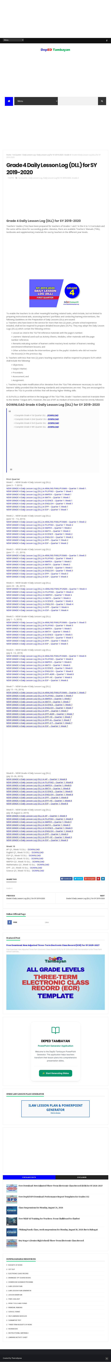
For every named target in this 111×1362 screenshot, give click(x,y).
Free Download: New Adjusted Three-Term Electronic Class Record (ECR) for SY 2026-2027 (52, 945)
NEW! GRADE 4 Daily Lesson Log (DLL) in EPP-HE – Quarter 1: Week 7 (39, 716)
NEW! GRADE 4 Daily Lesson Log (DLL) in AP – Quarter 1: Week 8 (36, 779)
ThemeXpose (17, 1358)
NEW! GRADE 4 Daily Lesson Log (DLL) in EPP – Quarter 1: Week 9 (37, 834)
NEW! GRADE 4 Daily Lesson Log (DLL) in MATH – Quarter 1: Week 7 (38, 701)
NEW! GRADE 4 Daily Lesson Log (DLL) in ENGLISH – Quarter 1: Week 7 (39, 707)
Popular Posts (29, 1177)
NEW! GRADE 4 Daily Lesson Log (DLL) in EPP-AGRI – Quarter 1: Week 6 (40, 674)
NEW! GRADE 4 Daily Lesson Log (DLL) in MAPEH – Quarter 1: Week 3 (38, 561)
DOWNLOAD (52, 415)
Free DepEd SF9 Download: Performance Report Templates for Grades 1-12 (54, 1197)
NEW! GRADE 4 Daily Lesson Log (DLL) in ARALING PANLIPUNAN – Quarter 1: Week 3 (46, 555)
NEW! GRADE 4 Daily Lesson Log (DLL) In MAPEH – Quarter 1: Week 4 (39, 595)
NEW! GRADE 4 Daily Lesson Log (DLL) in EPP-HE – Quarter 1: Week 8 (39, 800)
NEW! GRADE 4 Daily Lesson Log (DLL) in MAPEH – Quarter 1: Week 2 (38, 527)
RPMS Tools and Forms (17, 1303)
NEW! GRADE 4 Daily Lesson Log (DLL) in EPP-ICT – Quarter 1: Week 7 (39, 723)
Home (8, 155)
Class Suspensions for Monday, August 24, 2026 (41, 1208)
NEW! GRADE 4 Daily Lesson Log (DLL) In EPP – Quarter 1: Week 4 (37, 607)
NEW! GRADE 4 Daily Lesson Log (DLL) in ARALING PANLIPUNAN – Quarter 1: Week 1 (46, 488)
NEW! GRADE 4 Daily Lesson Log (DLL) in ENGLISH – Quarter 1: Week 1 (39, 503)
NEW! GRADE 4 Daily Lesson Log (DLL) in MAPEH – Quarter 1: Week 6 (38, 662)
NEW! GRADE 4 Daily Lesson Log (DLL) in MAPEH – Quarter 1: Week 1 (38, 494)
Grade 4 (67, 155)
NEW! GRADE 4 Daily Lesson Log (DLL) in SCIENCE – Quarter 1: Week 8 (39, 791)
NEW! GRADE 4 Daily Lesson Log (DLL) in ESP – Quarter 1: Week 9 (37, 840)
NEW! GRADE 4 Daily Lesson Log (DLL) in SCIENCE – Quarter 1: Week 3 (39, 567)
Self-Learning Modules (17, 1316)
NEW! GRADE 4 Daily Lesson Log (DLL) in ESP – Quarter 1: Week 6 (37, 680)
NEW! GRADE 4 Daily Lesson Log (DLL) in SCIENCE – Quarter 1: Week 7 (39, 704)
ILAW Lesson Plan (15, 1286)
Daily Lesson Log (29, 155)
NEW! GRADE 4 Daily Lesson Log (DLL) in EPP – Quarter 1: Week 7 (37, 710)
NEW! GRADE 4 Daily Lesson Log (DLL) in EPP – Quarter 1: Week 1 (37, 506)
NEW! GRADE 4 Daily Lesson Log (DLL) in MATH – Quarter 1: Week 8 (38, 788)
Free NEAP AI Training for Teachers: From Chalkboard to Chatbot (49, 1219)
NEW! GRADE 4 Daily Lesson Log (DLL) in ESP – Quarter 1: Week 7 (37, 726)
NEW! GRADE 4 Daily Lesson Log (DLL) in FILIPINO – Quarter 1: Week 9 (39, 818)
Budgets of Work (15, 1265)
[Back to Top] (106, 1358)
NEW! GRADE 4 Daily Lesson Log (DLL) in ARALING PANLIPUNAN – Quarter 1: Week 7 (46, 692)
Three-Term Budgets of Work (20, 1325)
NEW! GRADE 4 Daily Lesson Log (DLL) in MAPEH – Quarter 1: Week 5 (38, 628)
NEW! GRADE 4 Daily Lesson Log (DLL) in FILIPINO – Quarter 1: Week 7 (39, 695)
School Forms (14, 1312)
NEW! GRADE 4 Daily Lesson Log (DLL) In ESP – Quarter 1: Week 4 (37, 610)
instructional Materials (18, 1333)
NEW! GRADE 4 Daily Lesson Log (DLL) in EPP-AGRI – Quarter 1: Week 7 (40, 713)
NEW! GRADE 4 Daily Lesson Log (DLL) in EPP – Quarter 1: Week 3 (37, 573)
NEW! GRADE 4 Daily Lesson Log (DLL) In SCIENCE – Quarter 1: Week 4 (39, 601)
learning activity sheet (17, 1337)
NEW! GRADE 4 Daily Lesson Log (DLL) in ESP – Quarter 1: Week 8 (37, 803)
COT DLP (11, 1269)
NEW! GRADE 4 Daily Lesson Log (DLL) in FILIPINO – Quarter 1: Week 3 (39, 558)
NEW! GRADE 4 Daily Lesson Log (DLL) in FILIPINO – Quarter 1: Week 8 (39, 782)
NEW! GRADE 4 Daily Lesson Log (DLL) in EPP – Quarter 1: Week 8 (37, 797)
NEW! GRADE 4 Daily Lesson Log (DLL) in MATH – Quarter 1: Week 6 (38, 665)
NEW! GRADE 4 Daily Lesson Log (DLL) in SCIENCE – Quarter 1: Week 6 (39, 668)
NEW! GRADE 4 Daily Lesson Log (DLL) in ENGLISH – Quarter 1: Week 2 (39, 537)
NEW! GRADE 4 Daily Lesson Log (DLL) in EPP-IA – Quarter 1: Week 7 (38, 720)
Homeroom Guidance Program (20, 1282)
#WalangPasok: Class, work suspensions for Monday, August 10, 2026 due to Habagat (58, 1230)
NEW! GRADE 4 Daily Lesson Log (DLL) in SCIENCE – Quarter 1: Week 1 (39, 500)
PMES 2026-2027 (14, 1299)
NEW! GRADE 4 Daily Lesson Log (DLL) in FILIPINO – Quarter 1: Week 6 (39, 659)
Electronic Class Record (18, 1273)
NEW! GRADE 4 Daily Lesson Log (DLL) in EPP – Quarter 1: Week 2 (37, 540)
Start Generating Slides (55, 1073)
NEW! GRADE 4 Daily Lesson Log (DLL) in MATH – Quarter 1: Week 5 (38, 631)
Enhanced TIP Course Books (19, 1278)
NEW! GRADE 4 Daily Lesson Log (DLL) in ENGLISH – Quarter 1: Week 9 (39, 831)
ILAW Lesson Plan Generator (19, 1291)
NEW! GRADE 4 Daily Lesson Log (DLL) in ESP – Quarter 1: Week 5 (37, 643)
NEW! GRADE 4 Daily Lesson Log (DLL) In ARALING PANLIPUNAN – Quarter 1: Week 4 (46, 588)
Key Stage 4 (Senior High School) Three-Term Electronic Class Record (51, 1241)
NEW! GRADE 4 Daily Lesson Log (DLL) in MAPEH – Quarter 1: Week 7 (38, 698)
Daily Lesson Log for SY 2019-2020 (50, 155)
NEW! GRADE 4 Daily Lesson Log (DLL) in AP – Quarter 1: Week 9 (36, 815)
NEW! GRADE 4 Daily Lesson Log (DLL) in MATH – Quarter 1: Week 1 (38, 497)
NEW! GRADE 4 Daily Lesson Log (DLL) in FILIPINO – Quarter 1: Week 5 (39, 625)
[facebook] (106, 40)
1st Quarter (16, 155)
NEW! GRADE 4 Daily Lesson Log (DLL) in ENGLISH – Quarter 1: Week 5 (39, 637)
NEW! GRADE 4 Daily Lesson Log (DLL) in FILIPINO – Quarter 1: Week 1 (39, 491)
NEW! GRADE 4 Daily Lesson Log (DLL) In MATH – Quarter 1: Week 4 (38, 598)
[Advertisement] (55, 19)
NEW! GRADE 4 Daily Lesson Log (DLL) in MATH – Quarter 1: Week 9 (38, 825)
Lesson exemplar (15, 1295)
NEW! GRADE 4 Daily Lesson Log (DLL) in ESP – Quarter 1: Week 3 (37, 576)
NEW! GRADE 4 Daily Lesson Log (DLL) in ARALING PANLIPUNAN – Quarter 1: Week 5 (46, 622)
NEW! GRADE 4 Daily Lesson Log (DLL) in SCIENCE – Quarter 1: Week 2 (39, 534)
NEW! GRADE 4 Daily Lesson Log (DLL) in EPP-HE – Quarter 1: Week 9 (39, 837)
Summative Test (14, 1320)
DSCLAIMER (81, 1177)
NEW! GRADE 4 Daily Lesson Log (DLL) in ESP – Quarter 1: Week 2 (37, 543)
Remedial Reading (15, 1307)
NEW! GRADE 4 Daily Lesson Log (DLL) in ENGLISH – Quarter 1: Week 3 (39, 570)
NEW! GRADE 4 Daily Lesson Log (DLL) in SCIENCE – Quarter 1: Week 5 (39, 634)
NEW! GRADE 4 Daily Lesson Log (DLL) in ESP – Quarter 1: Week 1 (37, 509)
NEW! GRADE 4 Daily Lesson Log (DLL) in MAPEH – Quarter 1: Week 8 (38, 785)
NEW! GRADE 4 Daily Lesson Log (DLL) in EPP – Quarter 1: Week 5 (37, 640)
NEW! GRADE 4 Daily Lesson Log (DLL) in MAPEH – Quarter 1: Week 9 (38, 821)
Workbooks (13, 1329)
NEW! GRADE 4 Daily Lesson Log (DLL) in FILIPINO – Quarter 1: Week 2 (39, 525)
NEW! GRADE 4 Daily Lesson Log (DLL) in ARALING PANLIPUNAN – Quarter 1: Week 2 (46, 521)
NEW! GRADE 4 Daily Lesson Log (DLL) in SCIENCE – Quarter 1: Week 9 (39, 828)
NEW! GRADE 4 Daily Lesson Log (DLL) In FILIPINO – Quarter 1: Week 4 (39, 592)
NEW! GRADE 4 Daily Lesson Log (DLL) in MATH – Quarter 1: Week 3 (38, 564)
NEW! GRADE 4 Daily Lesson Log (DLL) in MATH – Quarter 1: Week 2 (38, 531)
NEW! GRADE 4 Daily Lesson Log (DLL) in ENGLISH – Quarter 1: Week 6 (39, 671)
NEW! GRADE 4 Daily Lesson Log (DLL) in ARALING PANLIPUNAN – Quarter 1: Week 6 (46, 656)
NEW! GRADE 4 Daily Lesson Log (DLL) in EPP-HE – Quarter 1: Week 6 (39, 677)
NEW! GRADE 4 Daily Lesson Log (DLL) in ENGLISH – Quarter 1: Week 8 (39, 794)
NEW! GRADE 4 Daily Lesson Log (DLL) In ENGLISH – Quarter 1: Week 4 (39, 604)
